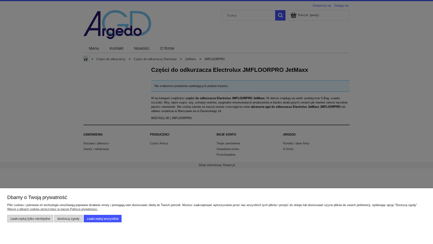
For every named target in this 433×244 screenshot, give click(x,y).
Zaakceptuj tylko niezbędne (30, 219)
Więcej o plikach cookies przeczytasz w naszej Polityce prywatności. (52, 209)
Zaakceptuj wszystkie (103, 219)
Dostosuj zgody (68, 219)
